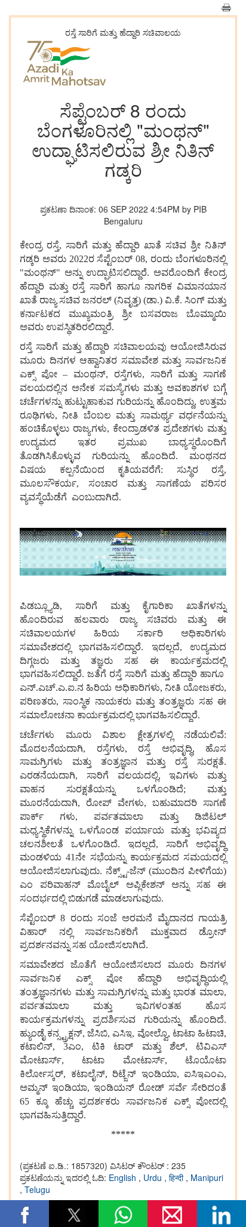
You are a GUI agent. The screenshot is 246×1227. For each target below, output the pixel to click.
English (124, 1177)
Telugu (37, 1189)
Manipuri (206, 1177)
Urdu (153, 1177)
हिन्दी (177, 1177)
